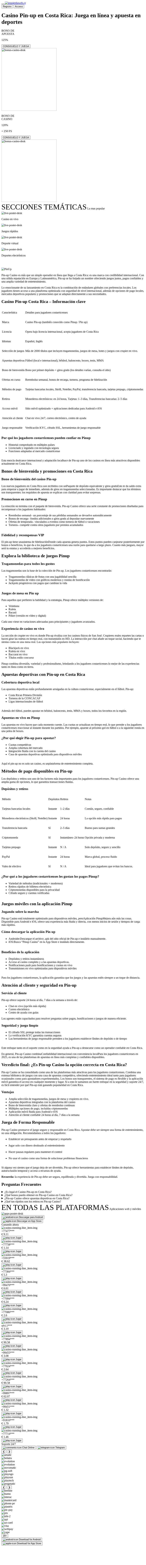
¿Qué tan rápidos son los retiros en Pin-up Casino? (32, 1201)
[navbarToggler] (2, 3)
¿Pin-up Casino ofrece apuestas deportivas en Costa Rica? (36, 1198)
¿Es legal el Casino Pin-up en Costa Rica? (28, 1191)
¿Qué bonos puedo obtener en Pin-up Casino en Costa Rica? (38, 1195)
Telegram (60, 1447)
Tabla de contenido (22, 262)
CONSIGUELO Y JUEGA (16, 46)
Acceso (19, 6)
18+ (5, 1535)
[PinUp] (6, 269)
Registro (7, 6)
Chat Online (28, 1447)
